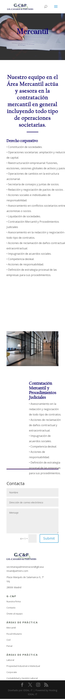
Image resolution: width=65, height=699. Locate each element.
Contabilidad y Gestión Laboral (22, 678)
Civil (8, 639)
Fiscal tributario (14, 633)
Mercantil (11, 627)
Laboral (10, 659)
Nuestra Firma (13, 601)
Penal (9, 645)
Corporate (11, 672)
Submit (49, 538)
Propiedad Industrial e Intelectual (23, 665)
